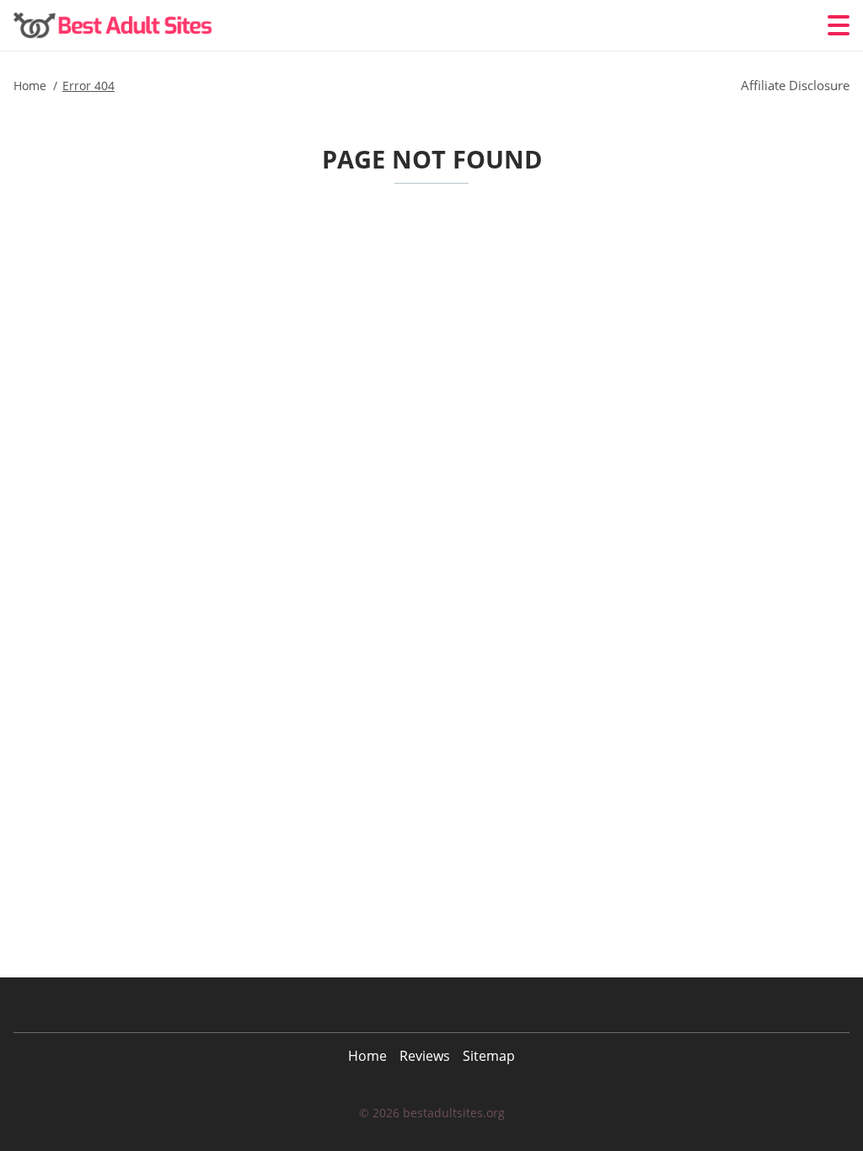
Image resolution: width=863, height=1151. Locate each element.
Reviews (424, 1056)
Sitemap (489, 1056)
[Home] (114, 25)
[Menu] (839, 25)
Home (367, 1056)
